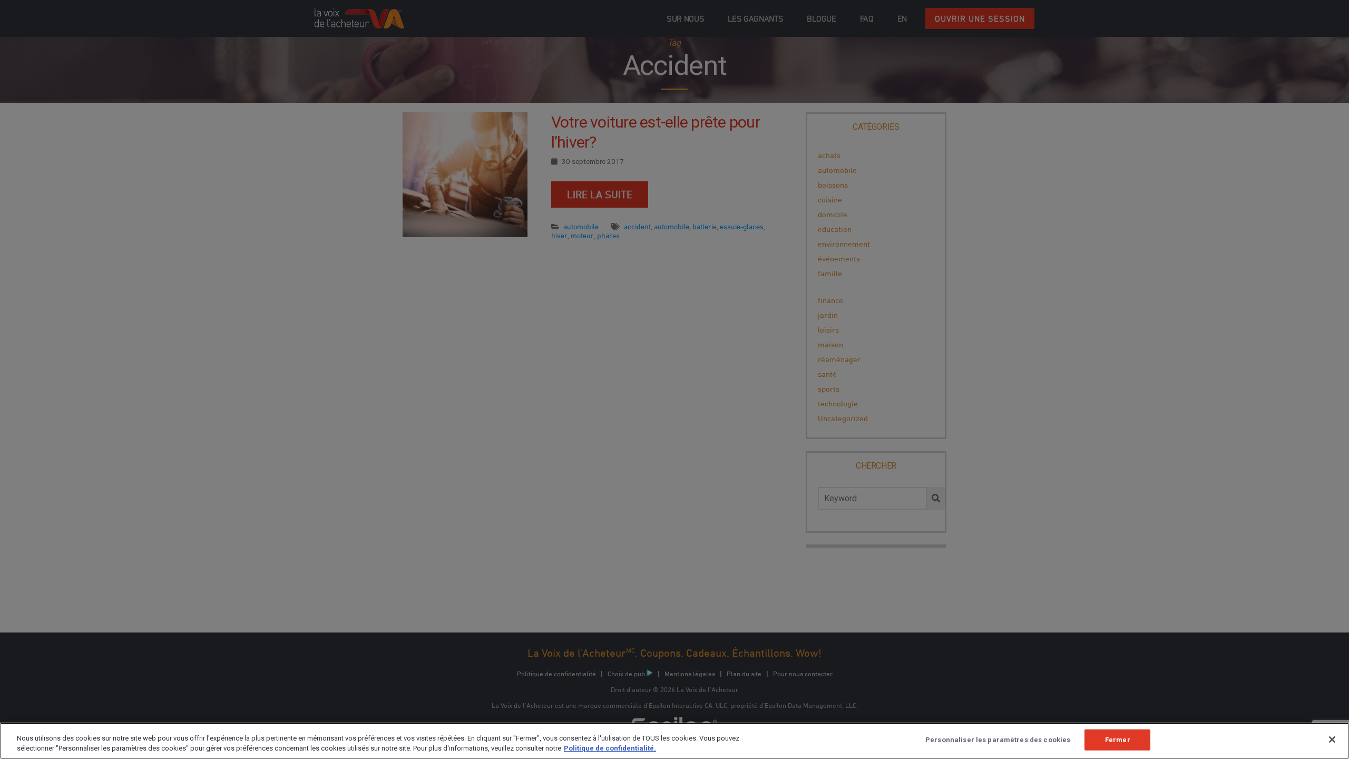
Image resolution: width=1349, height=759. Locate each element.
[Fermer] (1332, 739)
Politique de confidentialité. (610, 748)
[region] (674, 741)
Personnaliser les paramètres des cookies (997, 740)
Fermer (1117, 740)
